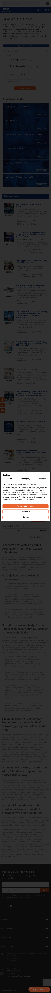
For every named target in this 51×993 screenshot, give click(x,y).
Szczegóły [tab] (25, 479)
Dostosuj (25, 511)
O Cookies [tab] (42, 479)
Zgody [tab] (9, 479)
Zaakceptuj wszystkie (25, 506)
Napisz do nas (38, 989)
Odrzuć (26, 517)
